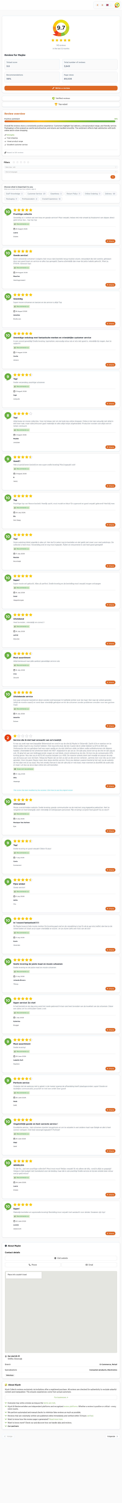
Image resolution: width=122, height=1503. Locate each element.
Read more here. (56, 1419)
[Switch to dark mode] (102, 5)
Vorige (9, 1436)
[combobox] (61, 167)
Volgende (111, 1436)
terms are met (49, 1403)
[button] (61, 1425)
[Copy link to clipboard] (97, 5)
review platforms (71, 1406)
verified (90, 1416)
